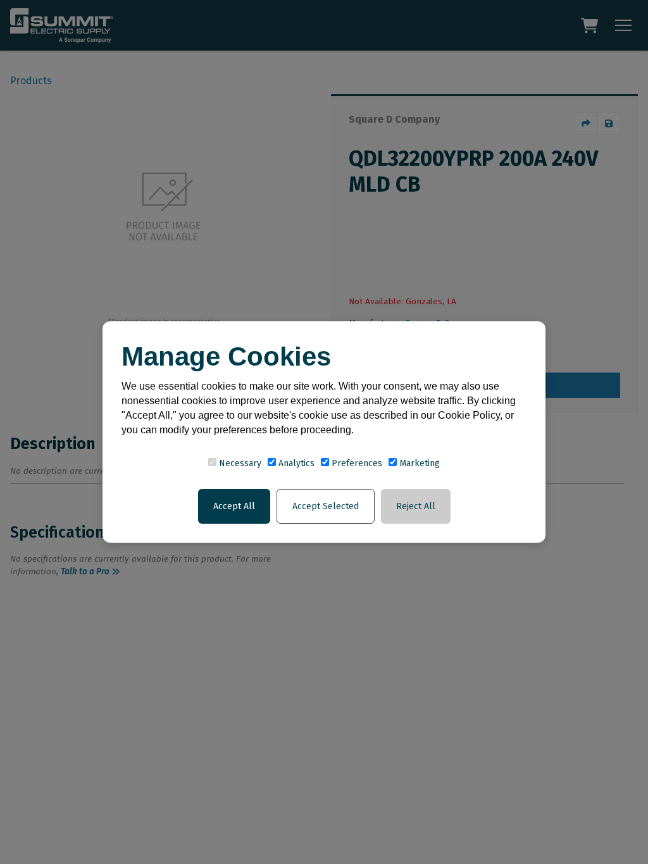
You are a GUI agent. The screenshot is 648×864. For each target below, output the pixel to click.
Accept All (234, 506)
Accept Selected (325, 506)
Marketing (418, 463)
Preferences (355, 463)
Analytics (295, 463)
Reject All (415, 506)
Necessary (238, 463)
